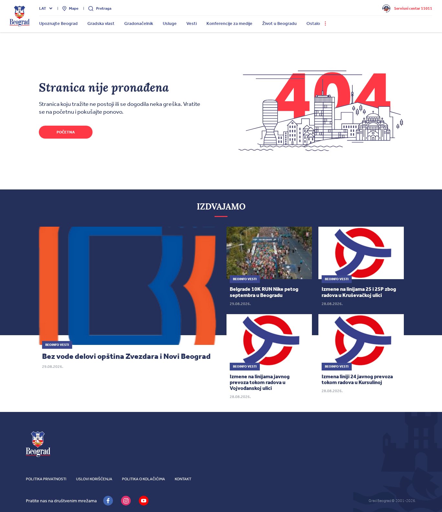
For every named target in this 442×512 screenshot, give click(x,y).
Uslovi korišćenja (94, 479)
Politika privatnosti (46, 479)
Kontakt (183, 479)
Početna (66, 132)
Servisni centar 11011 (413, 8)
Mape (73, 8)
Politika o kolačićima (143, 479)
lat (42, 8)
